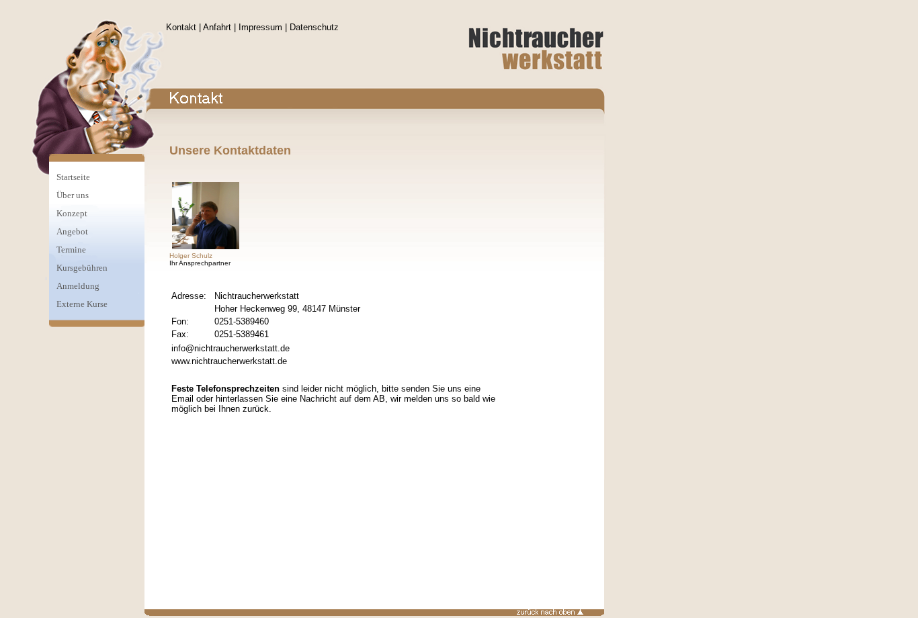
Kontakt (181, 27)
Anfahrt (217, 27)
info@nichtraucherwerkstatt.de (230, 348)
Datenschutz (314, 27)
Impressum (260, 27)
